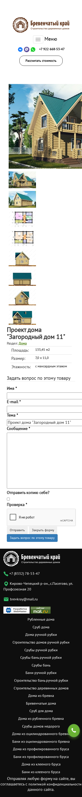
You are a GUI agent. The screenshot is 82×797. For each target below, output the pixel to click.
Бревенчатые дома (41, 703)
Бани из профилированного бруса (41, 757)
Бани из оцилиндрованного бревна (41, 742)
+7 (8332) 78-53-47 (24, 574)
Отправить (17, 530)
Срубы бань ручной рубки (41, 658)
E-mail (14, 402)
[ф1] (22, 257)
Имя (12, 388)
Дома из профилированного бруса (41, 749)
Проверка (17, 504)
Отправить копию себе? (28, 492)
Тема (12, 415)
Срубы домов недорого (41, 726)
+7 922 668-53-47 (52, 49)
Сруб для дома (41, 711)
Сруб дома (41, 627)
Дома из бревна (41, 696)
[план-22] (22, 238)
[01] (22, 179)
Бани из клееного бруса (41, 772)
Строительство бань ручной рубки (41, 681)
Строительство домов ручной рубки (41, 642)
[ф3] (22, 296)
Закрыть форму (43, 530)
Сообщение (18, 428)
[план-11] (22, 218)
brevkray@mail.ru (24, 599)
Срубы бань (41, 665)
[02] (22, 199)
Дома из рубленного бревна (41, 719)
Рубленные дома (41, 619)
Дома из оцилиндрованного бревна (41, 734)
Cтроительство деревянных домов (41, 688)
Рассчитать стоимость (41, 61)
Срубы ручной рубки (41, 650)
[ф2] (22, 277)
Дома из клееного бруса (41, 764)
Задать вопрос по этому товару (32, 538)
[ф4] (22, 316)
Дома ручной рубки (41, 635)
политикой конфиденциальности (55, 784)
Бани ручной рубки (41, 673)
